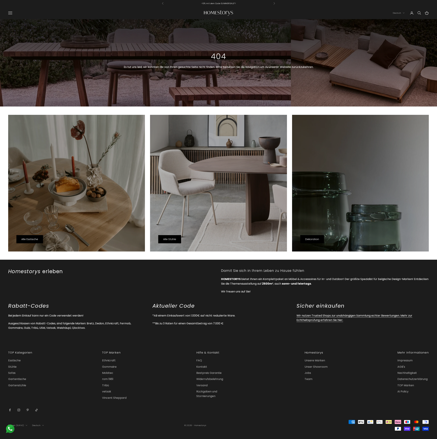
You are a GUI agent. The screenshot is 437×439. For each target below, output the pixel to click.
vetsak (106, 391)
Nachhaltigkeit (407, 373)
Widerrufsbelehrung (209, 379)
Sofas (12, 373)
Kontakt (201, 367)
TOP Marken (405, 385)
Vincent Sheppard (114, 398)
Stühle (12, 367)
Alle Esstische (29, 239)
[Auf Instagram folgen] (18, 410)
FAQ (199, 360)
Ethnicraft (109, 360)
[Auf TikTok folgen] (36, 410)
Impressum (405, 360)
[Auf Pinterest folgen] (27, 410)
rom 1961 (107, 379)
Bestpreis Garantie (209, 373)
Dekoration (312, 239)
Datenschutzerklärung (412, 379)
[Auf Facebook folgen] (10, 410)
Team (308, 379)
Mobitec (107, 373)
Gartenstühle (17, 385)
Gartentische (17, 379)
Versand (202, 385)
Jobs (308, 373)
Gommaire (109, 367)
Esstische (14, 360)
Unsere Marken (315, 360)
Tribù (105, 385)
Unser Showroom (316, 367)
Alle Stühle (169, 239)
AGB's (401, 367)
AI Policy (402, 391)
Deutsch (397, 13)
